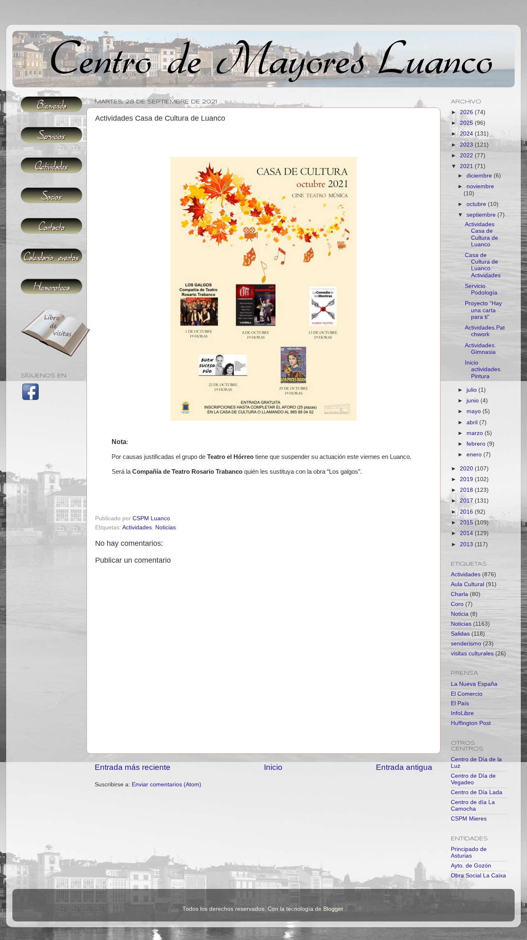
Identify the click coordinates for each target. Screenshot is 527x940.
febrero (476, 444)
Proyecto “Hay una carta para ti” (483, 310)
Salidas (460, 634)
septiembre (481, 215)
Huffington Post (471, 723)
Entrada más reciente (132, 767)
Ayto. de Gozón (471, 866)
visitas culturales (472, 653)
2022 (467, 155)
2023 (467, 145)
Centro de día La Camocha (473, 805)
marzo (475, 433)
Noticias (165, 527)
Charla (459, 594)
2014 (467, 533)
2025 (467, 123)
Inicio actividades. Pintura (483, 369)
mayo (474, 411)
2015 (467, 522)
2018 (467, 490)
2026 (467, 112)
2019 (467, 479)
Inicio (273, 767)
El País (460, 703)
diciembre (480, 176)
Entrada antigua (404, 767)
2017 (467, 501)
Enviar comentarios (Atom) (166, 784)
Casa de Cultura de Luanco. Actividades (483, 265)
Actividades (137, 527)
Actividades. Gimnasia (480, 348)
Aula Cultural (467, 584)
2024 (467, 134)
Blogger (333, 909)
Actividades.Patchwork (485, 331)
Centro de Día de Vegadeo (473, 779)
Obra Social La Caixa (478, 875)
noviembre (480, 186)
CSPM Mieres (469, 819)
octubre (477, 204)
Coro (457, 604)
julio (472, 390)
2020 (467, 468)
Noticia (460, 614)
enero (474, 454)
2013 (467, 544)
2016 (467, 512)
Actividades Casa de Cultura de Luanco (481, 234)
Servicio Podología (481, 289)
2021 (467, 166)
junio (473, 401)
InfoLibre (462, 713)
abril (472, 422)
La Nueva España (474, 684)
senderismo (466, 644)
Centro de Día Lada (476, 792)
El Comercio (467, 694)
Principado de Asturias (469, 852)
